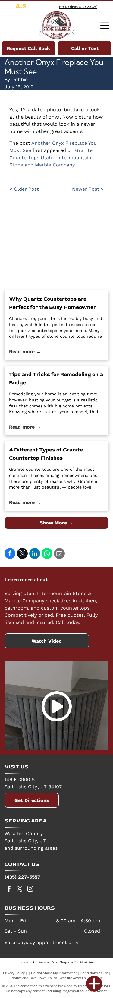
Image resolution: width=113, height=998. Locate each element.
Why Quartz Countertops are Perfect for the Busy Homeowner (52, 303)
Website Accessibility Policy (81, 978)
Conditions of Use (94, 973)
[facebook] (9, 889)
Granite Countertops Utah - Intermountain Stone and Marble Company (51, 157)
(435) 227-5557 (22, 877)
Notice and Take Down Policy (34, 978)
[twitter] (19, 889)
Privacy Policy (14, 973)
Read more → (25, 351)
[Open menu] (104, 25)
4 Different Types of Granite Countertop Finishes (46, 453)
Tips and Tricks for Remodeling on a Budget (56, 378)
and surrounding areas (31, 848)
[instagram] (30, 889)
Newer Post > (88, 189)
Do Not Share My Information (54, 973)
